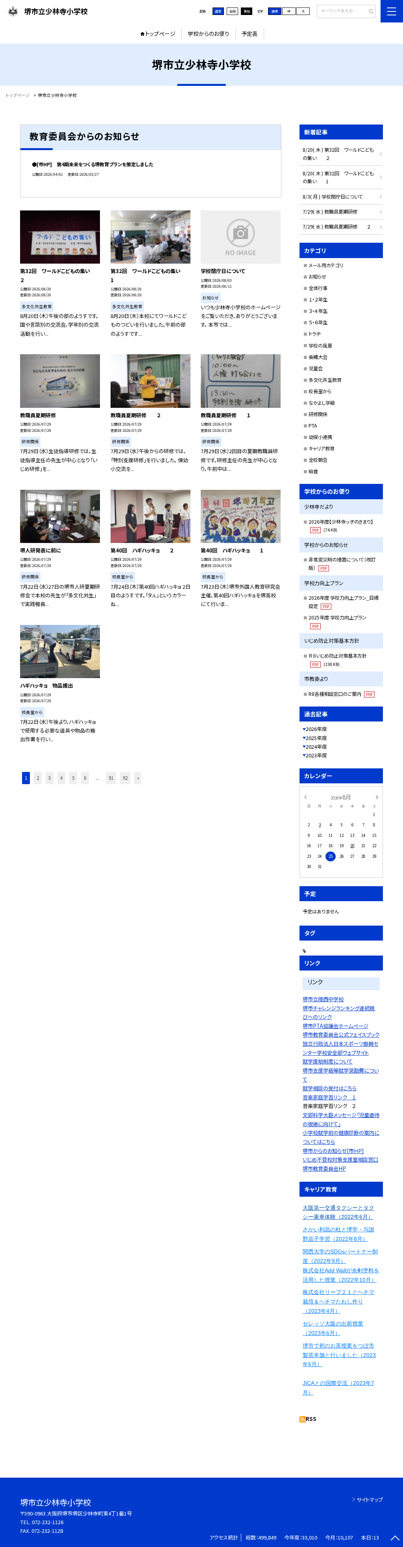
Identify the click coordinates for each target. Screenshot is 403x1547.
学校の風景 (320, 345)
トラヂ (314, 333)
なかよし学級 (322, 402)
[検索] (368, 12)
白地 (232, 11)
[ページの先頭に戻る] (395, 1539)
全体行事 (318, 288)
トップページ (160, 33)
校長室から (320, 391)
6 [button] (85, 778)
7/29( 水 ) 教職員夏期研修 (330, 211)
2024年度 (316, 746)
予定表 (249, 33)
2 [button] (38, 778)
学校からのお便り (208, 33)
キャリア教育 (322, 448)
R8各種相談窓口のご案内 (341, 693)
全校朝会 (318, 459)
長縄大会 (318, 357)
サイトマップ (370, 1499)
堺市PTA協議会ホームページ (335, 1026)
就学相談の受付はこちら (330, 1088)
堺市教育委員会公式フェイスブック (341, 1034)
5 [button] (73, 778)
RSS (311, 1418)
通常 (218, 11)
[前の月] (305, 797)
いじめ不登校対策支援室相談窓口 (340, 1159)
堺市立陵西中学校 (323, 999)
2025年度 (316, 738)
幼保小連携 (320, 437)
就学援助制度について (328, 1061)
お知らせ (317, 276)
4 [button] (61, 778)
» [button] (138, 778)
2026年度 (316, 729)
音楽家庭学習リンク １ (329, 1097)
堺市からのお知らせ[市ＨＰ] (333, 1151)
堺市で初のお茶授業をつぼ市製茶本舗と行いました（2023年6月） (339, 1355)
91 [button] (111, 778)
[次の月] (377, 797)
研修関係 (318, 414)
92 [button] (125, 778)
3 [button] (49, 778)
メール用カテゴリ (326, 265)
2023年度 (316, 755)
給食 (313, 471)
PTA (313, 425)
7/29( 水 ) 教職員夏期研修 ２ (336, 226)
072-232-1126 (47, 1522)
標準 (275, 11)
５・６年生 (318, 322)
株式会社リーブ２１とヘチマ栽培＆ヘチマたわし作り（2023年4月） (338, 1301)
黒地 (247, 11)
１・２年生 (318, 299)
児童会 (316, 368)
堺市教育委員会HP (324, 1168)
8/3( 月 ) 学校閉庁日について (333, 196)
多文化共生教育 (325, 379)
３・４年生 (318, 310)
